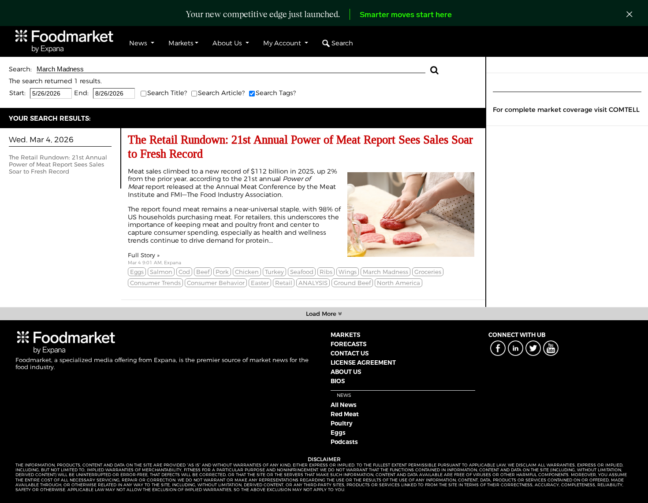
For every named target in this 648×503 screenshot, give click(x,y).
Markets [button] (181, 43)
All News (344, 404)
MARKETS (345, 334)
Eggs (338, 432)
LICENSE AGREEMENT (363, 362)
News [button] (139, 43)
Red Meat (345, 414)
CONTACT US (350, 353)
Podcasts (344, 441)
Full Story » (144, 255)
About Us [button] (228, 43)
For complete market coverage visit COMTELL (566, 110)
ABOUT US (346, 371)
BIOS (338, 381)
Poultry (342, 423)
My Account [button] (283, 43)
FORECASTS (348, 344)
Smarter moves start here (406, 15)
